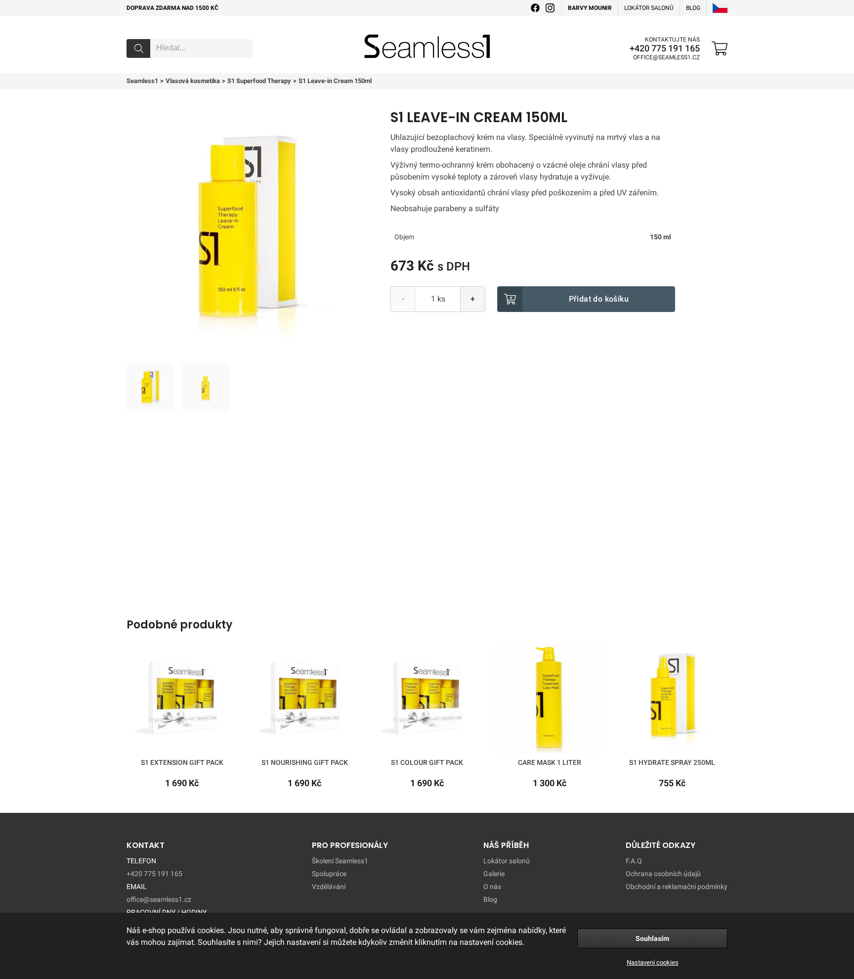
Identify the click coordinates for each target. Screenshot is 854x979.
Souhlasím (652, 938)
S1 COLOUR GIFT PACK (427, 762)
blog (693, 7)
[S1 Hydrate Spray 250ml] (672, 700)
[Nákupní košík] (719, 48)
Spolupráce (329, 874)
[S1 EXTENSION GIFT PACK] (182, 700)
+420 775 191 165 (665, 48)
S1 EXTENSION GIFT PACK (182, 762)
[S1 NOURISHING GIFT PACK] (304, 700)
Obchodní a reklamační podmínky (676, 886)
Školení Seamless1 (340, 861)
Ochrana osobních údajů (663, 874)
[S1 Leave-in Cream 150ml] (150, 387)
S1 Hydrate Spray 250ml (672, 762)
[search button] (138, 48)
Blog (490, 899)
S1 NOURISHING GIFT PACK (304, 762)
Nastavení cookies (653, 962)
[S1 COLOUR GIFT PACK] (427, 700)
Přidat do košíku (599, 299)
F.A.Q (634, 861)
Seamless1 (378, 31)
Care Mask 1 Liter (549, 762)
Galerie (494, 874)
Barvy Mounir (590, 7)
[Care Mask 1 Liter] (549, 700)
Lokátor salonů (649, 7)
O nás (492, 886)
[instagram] (550, 8)
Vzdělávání (328, 886)
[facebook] (535, 8)
